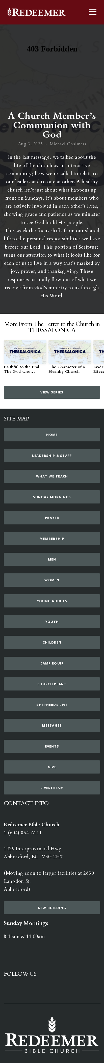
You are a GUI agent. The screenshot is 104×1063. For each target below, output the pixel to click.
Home (52, 434)
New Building (52, 908)
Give (52, 767)
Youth (52, 621)
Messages (52, 725)
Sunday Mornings (52, 497)
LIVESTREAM (52, 787)
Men (52, 559)
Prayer (52, 517)
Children (52, 642)
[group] (25, 359)
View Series (51, 392)
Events (52, 746)
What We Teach (52, 476)
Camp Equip (52, 663)
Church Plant (52, 684)
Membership (52, 538)
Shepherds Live (51, 704)
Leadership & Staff (52, 455)
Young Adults (52, 601)
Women (52, 580)
